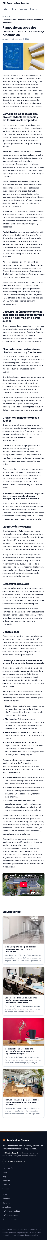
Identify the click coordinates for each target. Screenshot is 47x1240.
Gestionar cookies (10, 1219)
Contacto (34, 9)
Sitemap (6, 1189)
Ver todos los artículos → (14, 1161)
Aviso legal (7, 1207)
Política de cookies (10, 1215)
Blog (14, 9)
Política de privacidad (11, 1211)
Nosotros (23, 9)
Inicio (6, 9)
